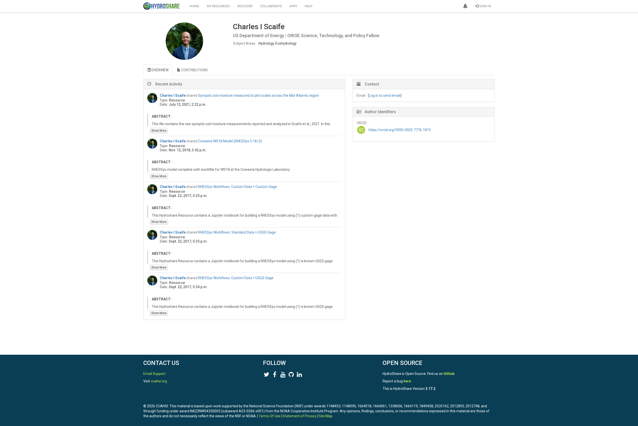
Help (309, 6)
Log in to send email (384, 95)
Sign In (484, 6)
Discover (244, 6)
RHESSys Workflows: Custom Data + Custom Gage (237, 187)
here (407, 381)
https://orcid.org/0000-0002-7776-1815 (400, 130)
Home (194, 6)
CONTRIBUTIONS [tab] (194, 70)
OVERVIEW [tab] (159, 70)
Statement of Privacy (299, 416)
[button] (465, 6)
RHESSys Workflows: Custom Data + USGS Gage (235, 278)
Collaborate (271, 6)
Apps (293, 6)
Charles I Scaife (173, 95)
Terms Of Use (269, 416)
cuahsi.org (159, 381)
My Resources (218, 6)
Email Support (154, 374)
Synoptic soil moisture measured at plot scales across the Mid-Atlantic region (258, 95)
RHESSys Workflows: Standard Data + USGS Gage (237, 232)
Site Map (325, 416)
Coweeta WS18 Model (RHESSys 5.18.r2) (230, 141)
